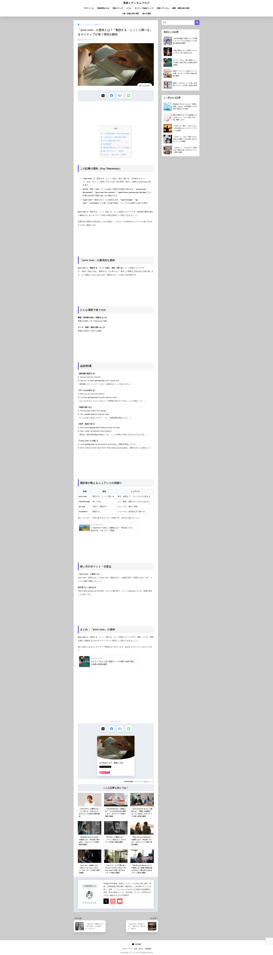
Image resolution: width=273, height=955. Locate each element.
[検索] (197, 22)
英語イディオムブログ (136, 2)
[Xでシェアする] (103, 96)
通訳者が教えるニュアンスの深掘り (116, 147)
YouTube (120, 904)
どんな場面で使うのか (110, 141)
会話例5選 (106, 144)
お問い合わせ (138, 949)
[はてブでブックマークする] (120, 96)
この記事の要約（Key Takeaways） (116, 133)
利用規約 (148, 949)
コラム (128, 8)
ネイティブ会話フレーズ (144, 8)
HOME (137, 944)
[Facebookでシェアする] (111, 96)
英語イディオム (163, 8)
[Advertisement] (116, 114)
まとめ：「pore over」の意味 (113, 154)
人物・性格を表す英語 (130, 13)
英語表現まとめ (103, 8)
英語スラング (118, 8)
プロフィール (89, 8)
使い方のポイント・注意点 (112, 151)
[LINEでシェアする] (128, 96)
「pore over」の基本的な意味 (113, 137)
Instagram (113, 904)
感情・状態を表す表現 (180, 8)
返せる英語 (146, 13)
